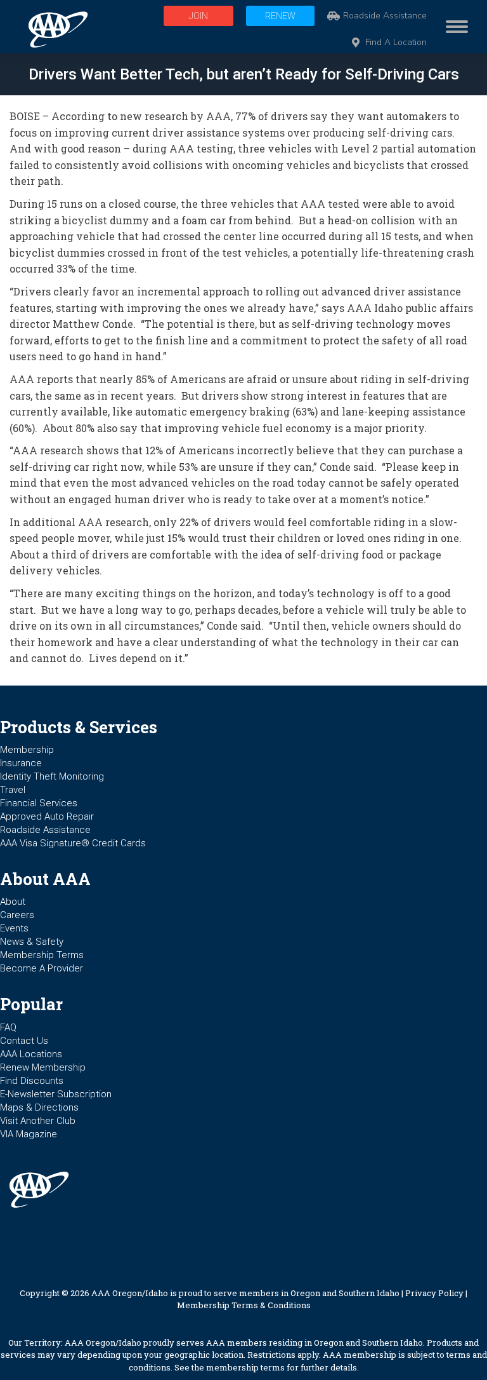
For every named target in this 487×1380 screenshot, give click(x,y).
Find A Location (396, 42)
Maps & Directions (39, 1107)
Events (14, 928)
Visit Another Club (37, 1120)
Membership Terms (42, 955)
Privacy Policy (434, 1293)
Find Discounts (31, 1080)
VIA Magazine (28, 1134)
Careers (17, 915)
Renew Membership (43, 1067)
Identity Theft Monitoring (52, 776)
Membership (27, 749)
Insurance (21, 763)
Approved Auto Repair (47, 816)
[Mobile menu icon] (453, 26)
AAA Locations (31, 1054)
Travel (12, 789)
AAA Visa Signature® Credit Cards (73, 843)
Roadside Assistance (385, 16)
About (12, 901)
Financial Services (38, 803)
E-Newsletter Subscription (56, 1094)
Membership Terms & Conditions (244, 1305)
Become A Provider (41, 968)
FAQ (8, 1027)
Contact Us (24, 1040)
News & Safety (31, 941)
